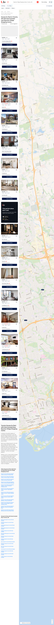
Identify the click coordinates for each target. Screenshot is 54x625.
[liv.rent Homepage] (3, 2)
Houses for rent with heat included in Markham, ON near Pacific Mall (7, 500)
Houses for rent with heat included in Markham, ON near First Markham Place (7, 507)
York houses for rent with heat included (8, 549)
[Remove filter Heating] (14, 8)
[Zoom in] (52, 620)
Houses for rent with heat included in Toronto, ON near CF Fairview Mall (7, 474)
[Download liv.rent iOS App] (5, 217)
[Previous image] (2, 53)
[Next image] (16, 53)
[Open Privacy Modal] (8, 2)
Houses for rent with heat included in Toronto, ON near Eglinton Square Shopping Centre (7, 503)
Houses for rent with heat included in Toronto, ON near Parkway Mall (7, 480)
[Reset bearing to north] (52, 623)
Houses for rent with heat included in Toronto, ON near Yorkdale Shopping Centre (7, 493)
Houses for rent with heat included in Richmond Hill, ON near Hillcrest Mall (7, 510)
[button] (25, 320)
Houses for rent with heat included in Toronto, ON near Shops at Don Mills (7, 477)
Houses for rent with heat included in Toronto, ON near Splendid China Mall (7, 482)
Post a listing (44, 2)
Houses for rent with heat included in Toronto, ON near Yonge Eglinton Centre (7, 489)
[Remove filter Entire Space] (10, 8)
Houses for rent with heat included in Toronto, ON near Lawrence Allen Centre (7, 497)
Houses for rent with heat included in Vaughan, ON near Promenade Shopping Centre (7, 485)
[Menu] (50, 2)
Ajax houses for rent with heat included (8, 541)
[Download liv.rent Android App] (5, 219)
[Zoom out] (52, 621)
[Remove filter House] (4, 8)
